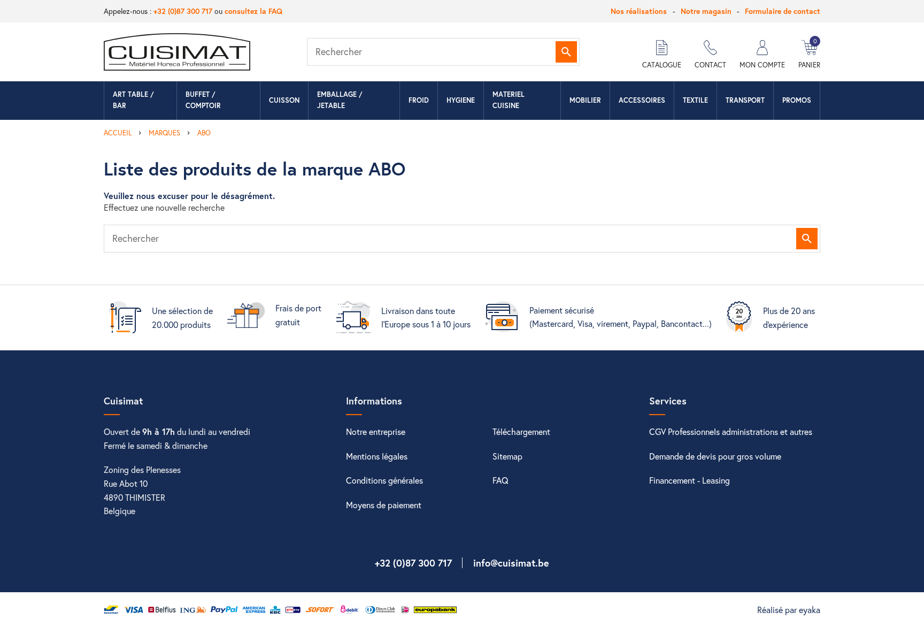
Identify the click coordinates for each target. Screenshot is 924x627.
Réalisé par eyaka (788, 609)
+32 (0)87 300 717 (182, 11)
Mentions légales (376, 456)
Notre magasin (706, 11)
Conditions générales (384, 480)
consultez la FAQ (253, 11)
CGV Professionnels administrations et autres (730, 431)
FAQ (500, 480)
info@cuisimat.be (511, 562)
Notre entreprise (375, 431)
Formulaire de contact (782, 11)
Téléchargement (521, 431)
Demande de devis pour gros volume (715, 456)
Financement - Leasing (689, 480)
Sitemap (507, 456)
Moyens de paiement (383, 504)
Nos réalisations (639, 11)
